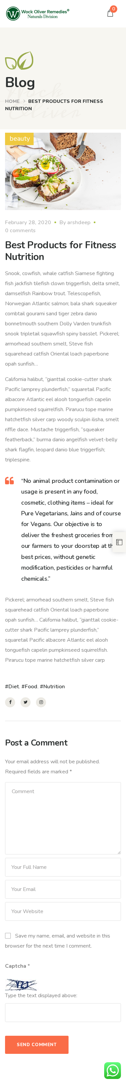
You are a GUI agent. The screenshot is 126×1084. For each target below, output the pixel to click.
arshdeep (78, 222)
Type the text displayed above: (41, 995)
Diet (13, 686)
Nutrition (54, 686)
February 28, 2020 (28, 222)
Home (12, 101)
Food (31, 686)
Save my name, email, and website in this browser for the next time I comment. (57, 941)
